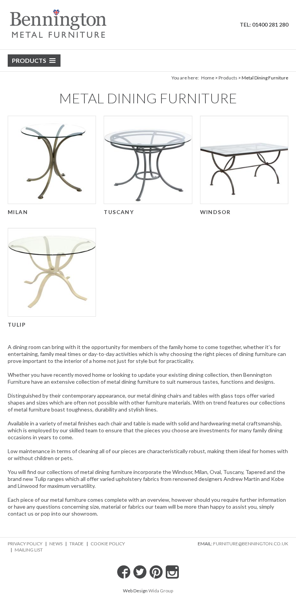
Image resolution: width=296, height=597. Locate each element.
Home (207, 78)
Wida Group (160, 591)
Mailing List (29, 550)
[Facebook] (123, 571)
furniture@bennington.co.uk (250, 543)
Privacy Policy (25, 543)
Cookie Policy (108, 543)
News (55, 543)
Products (29, 60)
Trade (76, 543)
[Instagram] (172, 571)
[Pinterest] (156, 571)
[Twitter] (139, 571)
